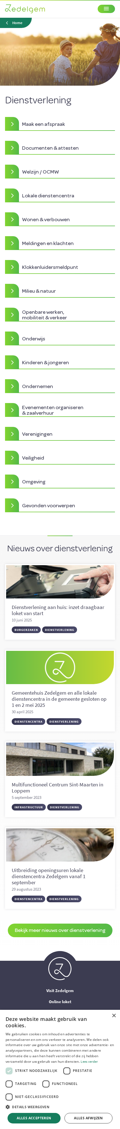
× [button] (114, 1016)
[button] (60, 1107)
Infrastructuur (29, 807)
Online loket (60, 1001)
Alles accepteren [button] (34, 1118)
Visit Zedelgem (60, 990)
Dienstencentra (28, 721)
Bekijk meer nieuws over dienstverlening (60, 930)
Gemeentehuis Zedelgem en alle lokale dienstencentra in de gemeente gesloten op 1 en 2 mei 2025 (59, 698)
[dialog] (60, 1069)
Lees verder (89, 1061)
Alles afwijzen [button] (88, 1118)
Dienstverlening (59, 630)
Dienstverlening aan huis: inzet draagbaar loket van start (58, 610)
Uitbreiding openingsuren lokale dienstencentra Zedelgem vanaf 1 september (48, 876)
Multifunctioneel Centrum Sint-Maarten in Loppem (57, 787)
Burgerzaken (26, 630)
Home (17, 23)
